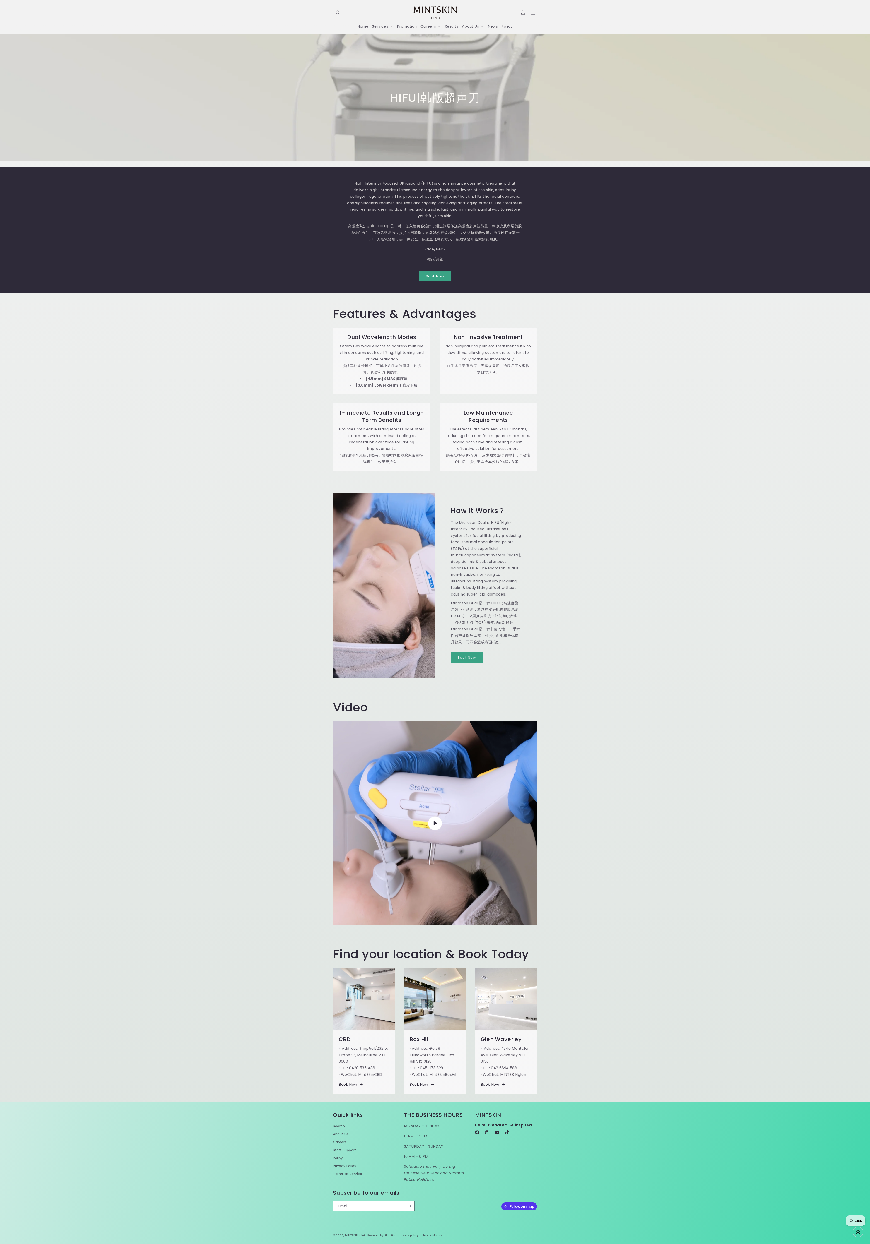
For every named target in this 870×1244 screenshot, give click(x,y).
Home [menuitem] (362, 26)
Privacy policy (408, 1235)
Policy (338, 1157)
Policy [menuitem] (507, 26)
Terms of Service (347, 1174)
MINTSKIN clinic (356, 1235)
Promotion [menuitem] (407, 26)
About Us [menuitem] (470, 26)
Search (339, 1126)
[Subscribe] (409, 1206)
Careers (339, 1142)
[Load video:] (435, 823)
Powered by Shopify (381, 1235)
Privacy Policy (344, 1165)
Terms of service (434, 1235)
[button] (338, 13)
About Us (340, 1134)
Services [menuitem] (380, 26)
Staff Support (344, 1150)
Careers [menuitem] (428, 26)
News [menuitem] (493, 26)
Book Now (435, 276)
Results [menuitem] (451, 26)
